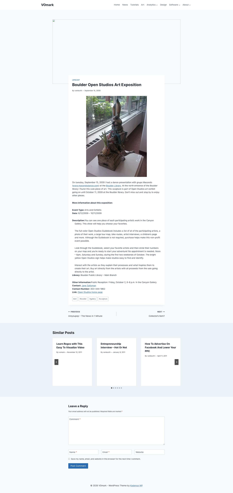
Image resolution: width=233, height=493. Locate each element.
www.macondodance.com (85, 185)
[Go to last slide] (56, 362)
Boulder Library (113, 185)
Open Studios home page (90, 292)
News (125, 5)
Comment (75, 419)
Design (163, 5)
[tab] (111, 388)
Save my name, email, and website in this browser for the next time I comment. (106, 459)
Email (106, 452)
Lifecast (76, 80)
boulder (83, 299)
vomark (62, 352)
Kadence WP (136, 485)
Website (140, 452)
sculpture (103, 299)
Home (117, 5)
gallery (93, 299)
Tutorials (134, 5)
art (75, 299)
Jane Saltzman (89, 285)
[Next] (177, 362)
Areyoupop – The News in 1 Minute (85, 314)
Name (73, 452)
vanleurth (78, 91)
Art (142, 5)
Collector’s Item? (157, 314)
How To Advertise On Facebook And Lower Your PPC (160, 347)
